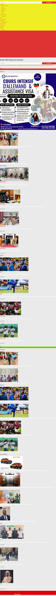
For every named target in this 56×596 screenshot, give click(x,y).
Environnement (3, 19)
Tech (1, 539)
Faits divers (3, 8)
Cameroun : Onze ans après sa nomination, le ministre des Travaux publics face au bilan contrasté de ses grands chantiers (22, 206)
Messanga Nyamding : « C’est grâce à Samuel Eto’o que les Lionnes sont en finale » (15, 318)
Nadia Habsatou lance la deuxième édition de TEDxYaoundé (11, 586)
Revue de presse (4, 5)
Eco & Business (3, 14)
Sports (4, 315)
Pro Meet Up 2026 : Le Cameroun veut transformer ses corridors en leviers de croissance (16, 228)
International (2, 25)
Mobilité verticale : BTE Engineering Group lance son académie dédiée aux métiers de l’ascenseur (18, 521)
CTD (1, 17)
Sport (2, 13)
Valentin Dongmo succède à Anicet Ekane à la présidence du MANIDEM (13, 163)
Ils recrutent (2, 20)
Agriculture (3, 16)
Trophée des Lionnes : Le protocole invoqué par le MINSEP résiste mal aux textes (15, 274)
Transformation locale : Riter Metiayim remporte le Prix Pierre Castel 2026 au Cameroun (16, 504)
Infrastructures (2, 23)
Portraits (1, 28)
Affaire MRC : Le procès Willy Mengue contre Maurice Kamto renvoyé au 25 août (15, 146)
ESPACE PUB (4, 22)
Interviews (2, 26)
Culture (2, 7)
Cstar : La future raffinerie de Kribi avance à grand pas (10, 250)
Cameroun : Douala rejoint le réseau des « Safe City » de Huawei (12, 564)
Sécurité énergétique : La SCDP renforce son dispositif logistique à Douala (13, 184)
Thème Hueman (17, 594)
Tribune (2, 29)
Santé (2, 11)
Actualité (1, 4)
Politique (3, 10)
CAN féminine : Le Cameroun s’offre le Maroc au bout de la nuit (12, 340)
